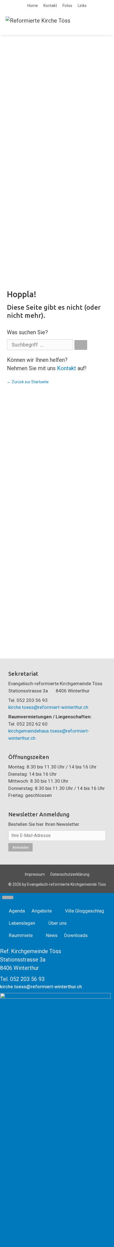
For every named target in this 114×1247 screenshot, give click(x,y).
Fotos (67, 5)
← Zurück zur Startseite (28, 382)
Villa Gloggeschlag (84, 911)
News (52, 935)
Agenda (17, 911)
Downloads (76, 935)
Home (32, 5)
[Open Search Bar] (88, 20)
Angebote (42, 911)
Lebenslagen (22, 923)
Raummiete (21, 935)
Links (82, 5)
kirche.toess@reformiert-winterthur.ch (48, 707)
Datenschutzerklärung (69, 874)
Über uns (57, 923)
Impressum (35, 874)
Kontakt (50, 5)
